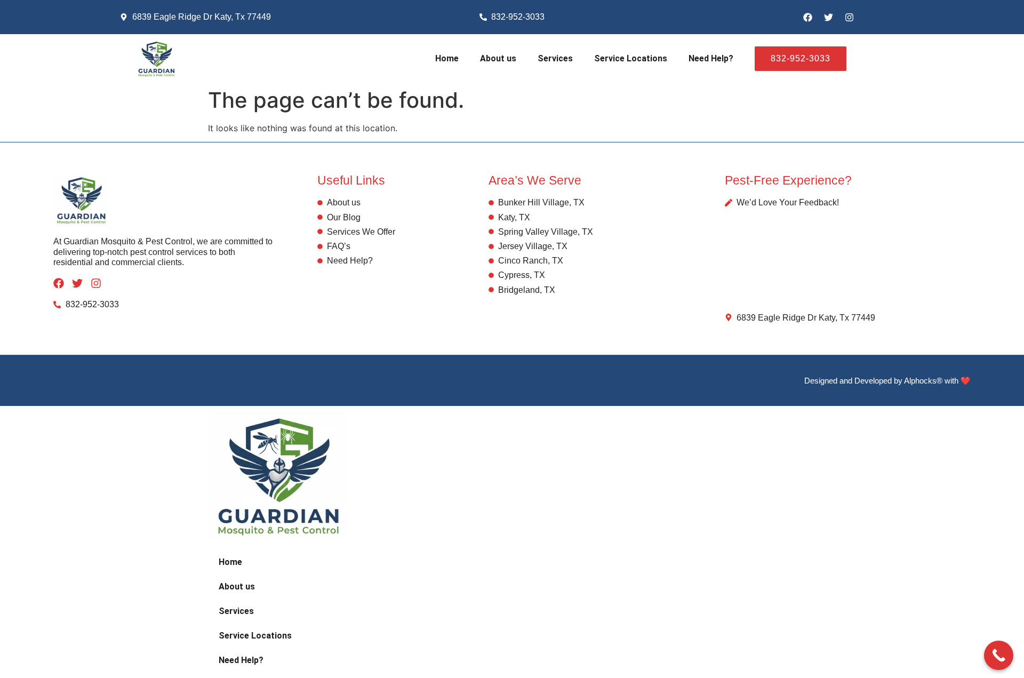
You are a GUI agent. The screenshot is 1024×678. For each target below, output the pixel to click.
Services (555, 58)
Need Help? (711, 58)
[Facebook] (807, 17)
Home (447, 58)
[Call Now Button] (998, 655)
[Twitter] (828, 17)
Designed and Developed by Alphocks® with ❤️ (887, 380)
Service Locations (630, 58)
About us (498, 58)
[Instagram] (849, 17)
